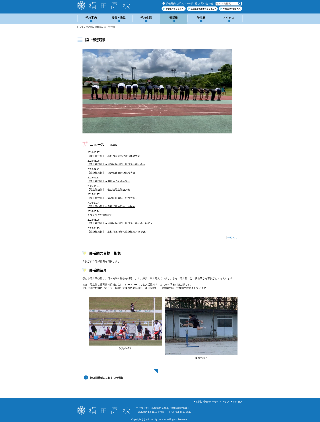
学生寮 (201, 17)
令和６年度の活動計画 (100, 214)
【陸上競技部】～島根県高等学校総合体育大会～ (115, 155)
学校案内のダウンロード (179, 3)
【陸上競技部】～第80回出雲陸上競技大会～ (113, 172)
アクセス (228, 17)
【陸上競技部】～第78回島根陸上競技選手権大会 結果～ (120, 223)
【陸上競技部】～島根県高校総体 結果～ (111, 206)
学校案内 (91, 17)
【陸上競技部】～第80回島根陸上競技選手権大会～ (116, 164)
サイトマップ (221, 401)
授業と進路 (119, 17)
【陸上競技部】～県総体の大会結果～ (109, 181)
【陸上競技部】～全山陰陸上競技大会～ (110, 189)
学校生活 (146, 17)
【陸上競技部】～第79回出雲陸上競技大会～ (113, 198)
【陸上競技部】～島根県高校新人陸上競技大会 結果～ (118, 231)
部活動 (174, 17)
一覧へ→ (232, 237)
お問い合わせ (205, 3)
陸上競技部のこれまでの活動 (106, 377)
